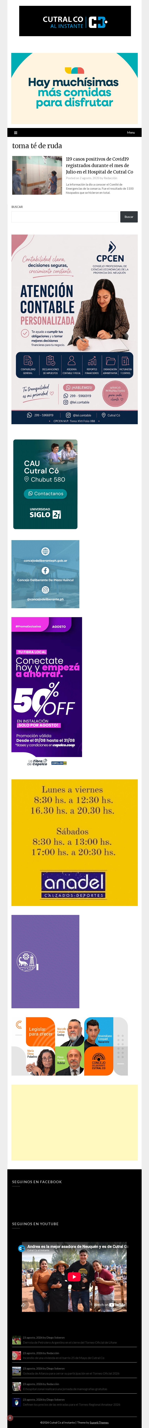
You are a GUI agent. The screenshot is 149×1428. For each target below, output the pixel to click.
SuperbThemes (99, 1422)
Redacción (110, 178)
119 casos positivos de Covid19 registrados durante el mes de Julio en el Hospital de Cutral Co (99, 165)
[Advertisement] (74, 1123)
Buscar (17, 207)
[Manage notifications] (10, 1418)
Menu (131, 132)
